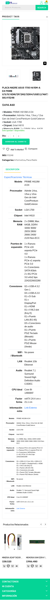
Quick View (17, 566)
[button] (45, 63)
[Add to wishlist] (8, 566)
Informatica (19, 160)
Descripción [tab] (12, 169)
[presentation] (40, 524)
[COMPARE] (12, 566)
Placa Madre (31, 160)
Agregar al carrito (15, 142)
